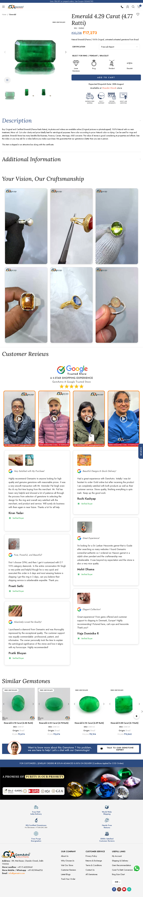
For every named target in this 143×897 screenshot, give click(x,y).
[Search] (133, 6)
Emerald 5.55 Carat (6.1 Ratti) (124, 723)
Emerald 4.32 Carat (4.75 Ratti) (53, 723)
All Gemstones (91, 874)
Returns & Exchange (94, 860)
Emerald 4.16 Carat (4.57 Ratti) (89, 723)
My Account (117, 856)
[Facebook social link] (114, 889)
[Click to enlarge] (7, 80)
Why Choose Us (67, 860)
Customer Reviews (68, 870)
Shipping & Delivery (120, 860)
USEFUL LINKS (118, 851)
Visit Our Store (67, 865)
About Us (64, 856)
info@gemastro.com (17, 873)
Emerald (12, 14)
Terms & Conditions (94, 865)
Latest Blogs (65, 874)
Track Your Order (68, 879)
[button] (5, 52)
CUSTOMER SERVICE (95, 851)
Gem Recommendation (121, 865)
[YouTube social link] (124, 889)
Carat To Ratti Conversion (122, 870)
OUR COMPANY (68, 851)
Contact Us (90, 870)
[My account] (127, 6)
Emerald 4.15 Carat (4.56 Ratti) (18, 723)
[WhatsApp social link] (129, 889)
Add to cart (106, 77)
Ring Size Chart (118, 874)
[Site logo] (16, 6)
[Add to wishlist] (137, 14)
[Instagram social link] (119, 889)
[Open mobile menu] (3, 6)
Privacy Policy (91, 856)
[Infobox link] (36, 810)
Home (4, 14)
